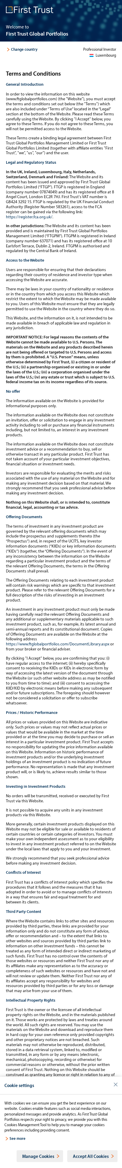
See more (17, 1138)
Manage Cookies (38, 1156)
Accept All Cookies (91, 1156)
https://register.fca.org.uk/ (29, 216)
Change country (24, 49)
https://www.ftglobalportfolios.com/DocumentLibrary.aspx (57, 644)
